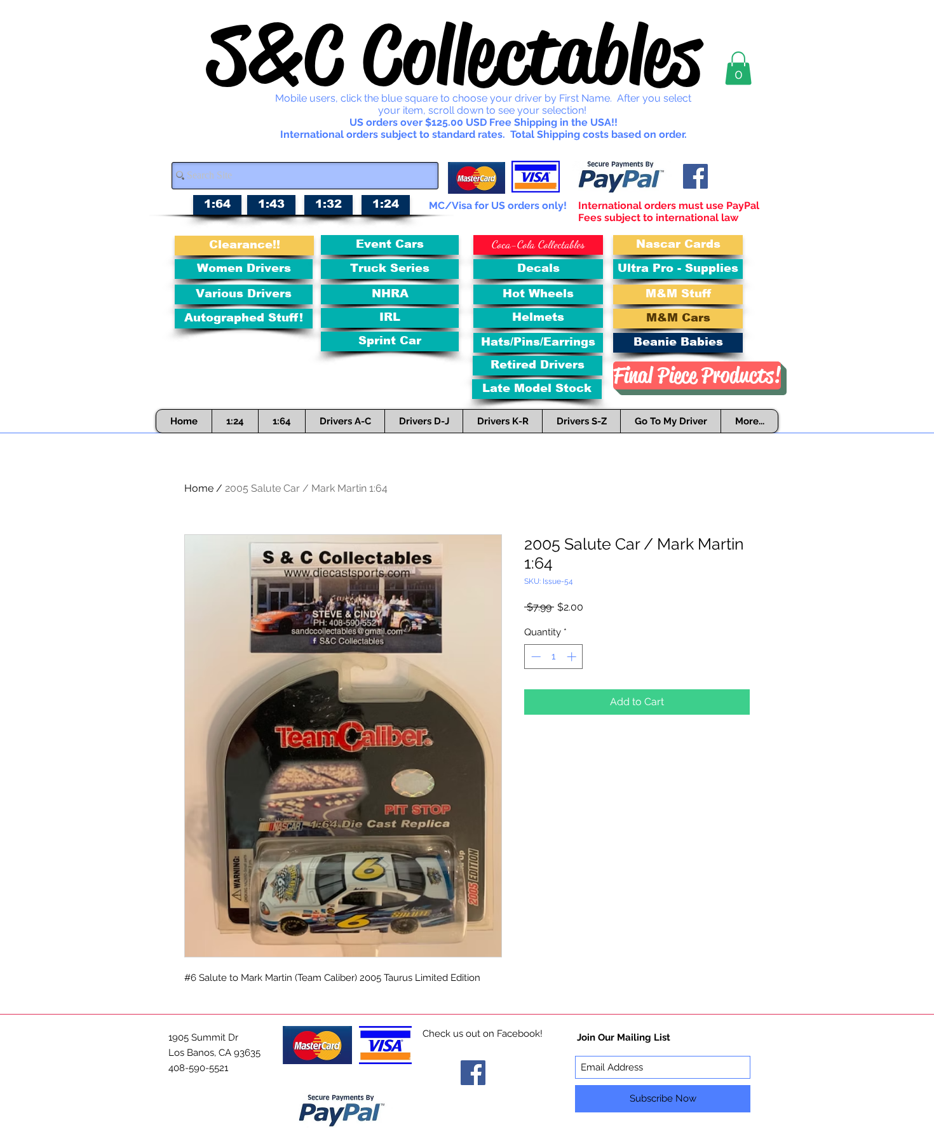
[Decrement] (534, 656)
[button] (738, 68)
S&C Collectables (454, 54)
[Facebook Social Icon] (695, 176)
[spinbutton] (553, 656)
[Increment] (572, 656)
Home (198, 488)
